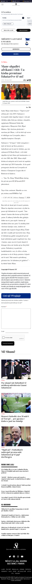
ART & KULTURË (22, 571)
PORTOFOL (28, 569)
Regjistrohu (23, 30)
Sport (28, 18)
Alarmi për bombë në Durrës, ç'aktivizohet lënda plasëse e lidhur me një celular (15, 516)
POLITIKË (8, 569)
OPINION (22, 569)
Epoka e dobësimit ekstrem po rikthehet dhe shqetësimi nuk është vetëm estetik (15, 522)
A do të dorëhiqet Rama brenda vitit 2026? (12, 20)
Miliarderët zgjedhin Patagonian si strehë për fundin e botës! (15, 510)
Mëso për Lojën (8, 30)
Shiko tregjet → (8, 23)
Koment (4, 306)
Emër (2, 331)
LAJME (3, 569)
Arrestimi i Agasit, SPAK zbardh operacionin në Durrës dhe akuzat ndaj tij (15, 498)
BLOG (10, 571)
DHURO (16, 54)
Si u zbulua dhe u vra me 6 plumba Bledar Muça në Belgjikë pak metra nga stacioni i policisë (15, 471)
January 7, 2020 (24, 197)
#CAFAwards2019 (18, 181)
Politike (4, 18)
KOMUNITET (4, 571)
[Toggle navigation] (1, 4)
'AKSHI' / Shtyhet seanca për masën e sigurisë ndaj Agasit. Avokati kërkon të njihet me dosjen (15, 479)
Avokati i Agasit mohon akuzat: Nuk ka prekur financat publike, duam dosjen (16, 486)
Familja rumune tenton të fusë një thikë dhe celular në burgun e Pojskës (15, 534)
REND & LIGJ (15, 569)
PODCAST (17, 573)
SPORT (14, 571)
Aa (27, 107)
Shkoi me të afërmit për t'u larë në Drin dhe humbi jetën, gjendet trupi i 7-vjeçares (15, 528)
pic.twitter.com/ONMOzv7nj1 (11, 193)
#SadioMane (19, 178)
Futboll (4, 62)
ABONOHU (16, 49)
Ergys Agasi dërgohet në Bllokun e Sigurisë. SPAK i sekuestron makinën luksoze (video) (15, 492)
